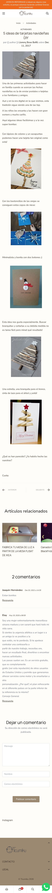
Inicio (18, 23)
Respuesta (7, 600)
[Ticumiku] (26, 13)
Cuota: (5, 475)
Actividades (31, 23)
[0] (20, 889)
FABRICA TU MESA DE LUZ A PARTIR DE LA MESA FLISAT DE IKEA (18, 551)
